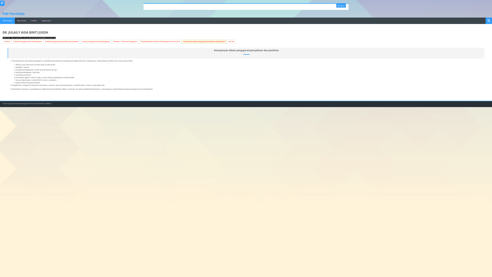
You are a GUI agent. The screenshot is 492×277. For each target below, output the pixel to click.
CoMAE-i (34, 21)
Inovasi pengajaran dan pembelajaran (96, 41)
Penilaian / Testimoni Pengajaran (125, 41)
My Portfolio (21, 21)
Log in (342, 6)
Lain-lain (231, 41)
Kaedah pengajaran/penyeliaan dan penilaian (61, 41)
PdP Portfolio (7, 21)
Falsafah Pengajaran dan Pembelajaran (27, 41)
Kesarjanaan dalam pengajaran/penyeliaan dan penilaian (204, 41)
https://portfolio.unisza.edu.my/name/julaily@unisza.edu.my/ (33, 38)
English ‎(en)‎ (46, 21)
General (7, 41)
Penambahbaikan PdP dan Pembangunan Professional (160, 41)
